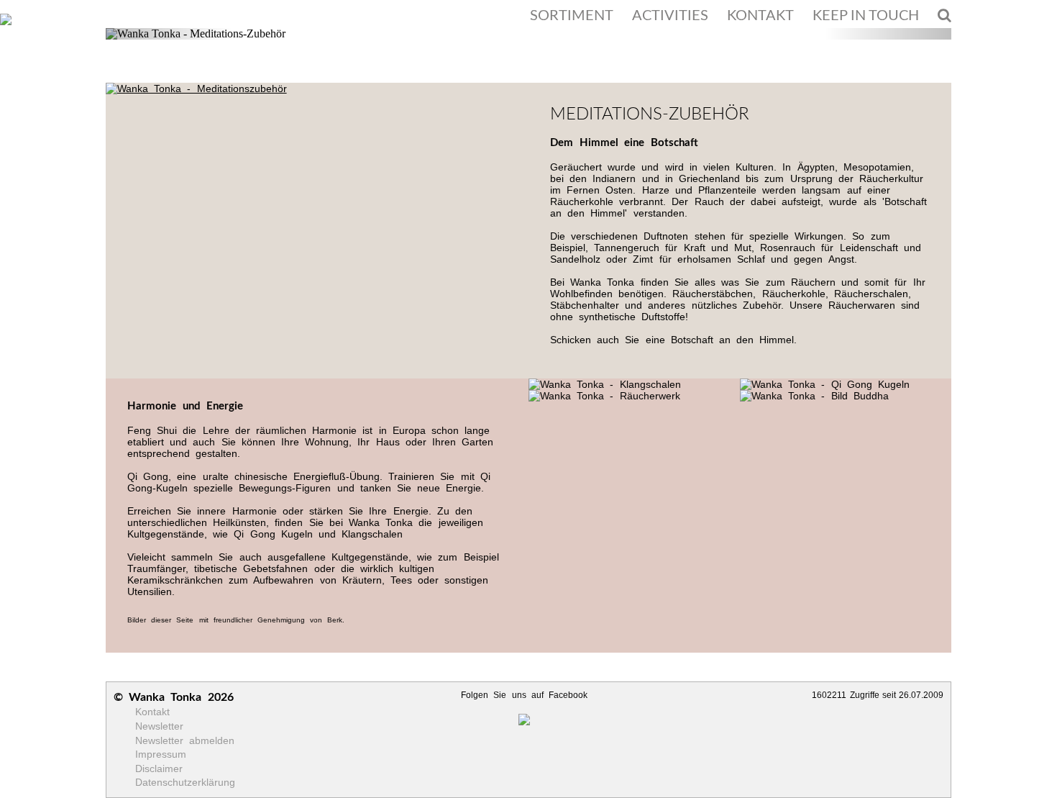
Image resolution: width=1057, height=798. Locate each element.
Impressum (160, 754)
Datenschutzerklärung (185, 782)
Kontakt (152, 711)
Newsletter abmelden (184, 740)
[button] (169, 34)
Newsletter (159, 726)
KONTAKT (760, 16)
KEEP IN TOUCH (866, 16)
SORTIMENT (571, 16)
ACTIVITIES (670, 16)
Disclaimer (159, 768)
